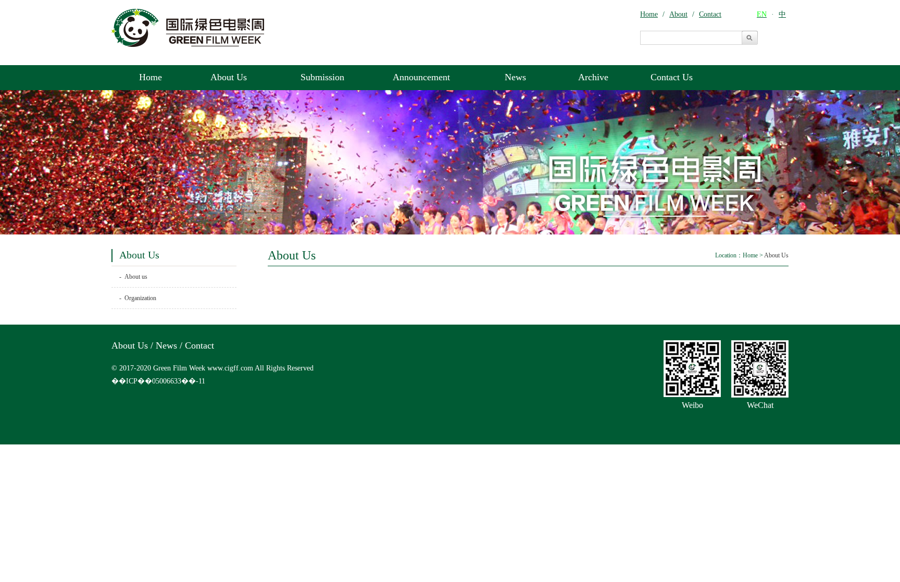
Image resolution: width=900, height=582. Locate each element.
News (515, 77)
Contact (199, 345)
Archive (593, 77)
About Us (228, 77)
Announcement (421, 77)
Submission (322, 77)
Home (150, 77)
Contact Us (672, 77)
